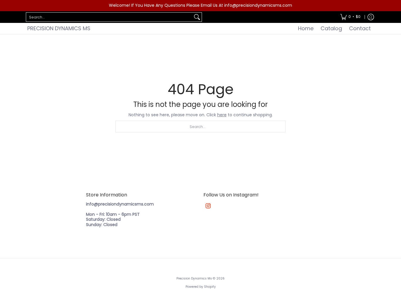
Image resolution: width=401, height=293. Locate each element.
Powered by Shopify (201, 286)
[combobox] (109, 17)
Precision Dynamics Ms (58, 28)
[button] (208, 206)
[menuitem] (350, 17)
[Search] (197, 17)
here (222, 115)
